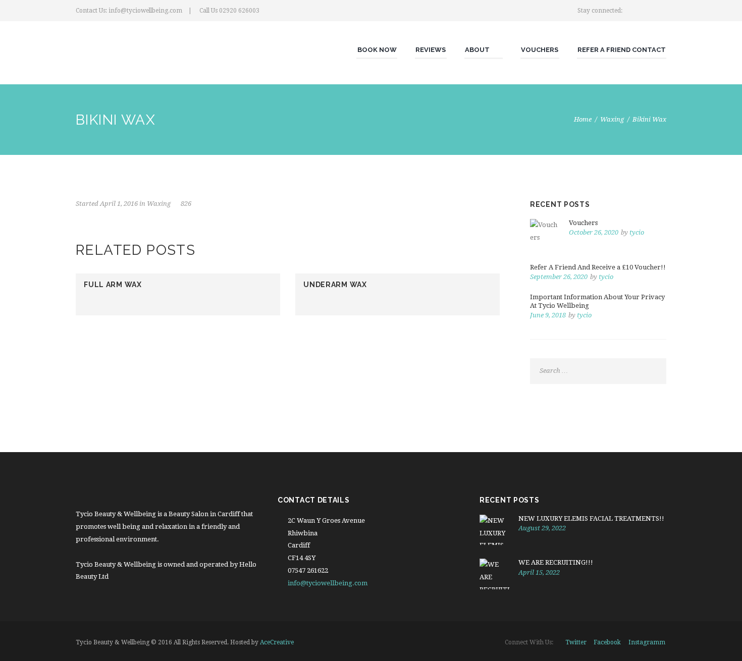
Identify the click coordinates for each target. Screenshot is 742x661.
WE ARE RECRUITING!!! (555, 562)
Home (583, 119)
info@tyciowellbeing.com (327, 583)
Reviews (430, 49)
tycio (636, 232)
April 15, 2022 (539, 572)
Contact (649, 49)
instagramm (646, 642)
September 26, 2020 (559, 277)
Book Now (377, 49)
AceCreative (277, 642)
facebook (607, 642)
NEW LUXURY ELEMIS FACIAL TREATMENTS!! (591, 518)
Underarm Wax (334, 285)
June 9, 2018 (548, 315)
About (477, 49)
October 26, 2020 (593, 232)
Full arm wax (112, 285)
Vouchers (539, 49)
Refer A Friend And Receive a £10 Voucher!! (598, 267)
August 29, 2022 (542, 528)
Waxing (612, 119)
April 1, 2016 (119, 203)
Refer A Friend (603, 49)
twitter (576, 642)
